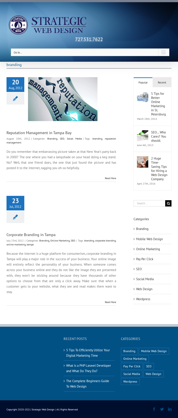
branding (97, 138)
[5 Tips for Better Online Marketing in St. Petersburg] (142, 94)
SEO (62, 138)
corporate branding (105, 240)
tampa (30, 244)
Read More (110, 178)
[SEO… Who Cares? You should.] (142, 133)
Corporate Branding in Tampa (31, 234)
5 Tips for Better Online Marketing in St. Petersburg (158, 104)
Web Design (144, 289)
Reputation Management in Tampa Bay (39, 132)
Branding (52, 138)
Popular (143, 82)
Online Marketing (60, 240)
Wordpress (143, 299)
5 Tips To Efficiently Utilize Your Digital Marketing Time (88, 353)
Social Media (74, 138)
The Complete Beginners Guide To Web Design (87, 383)
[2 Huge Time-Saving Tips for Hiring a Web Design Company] (142, 159)
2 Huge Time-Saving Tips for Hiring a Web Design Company (159, 168)
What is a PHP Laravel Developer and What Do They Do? (88, 368)
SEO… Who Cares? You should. (158, 136)
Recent (162, 82)
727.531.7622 (89, 39)
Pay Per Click (144, 259)
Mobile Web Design (149, 239)
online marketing (16, 244)
